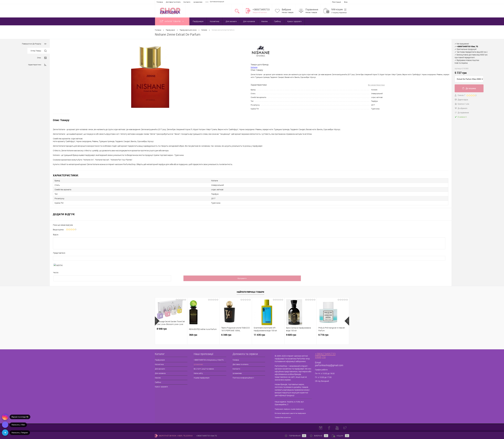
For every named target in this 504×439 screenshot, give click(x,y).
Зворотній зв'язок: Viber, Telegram (175, 435)
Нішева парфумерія (201, 378)
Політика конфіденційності (243, 378)
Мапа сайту (198, 373)
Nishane (254, 67)
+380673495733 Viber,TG (325, 355)
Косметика (214, 21)
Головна (160, 2)
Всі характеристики (376, 85)
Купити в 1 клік (463, 104)
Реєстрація (336, 2)
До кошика (471, 88)
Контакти (186, 2)
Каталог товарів (173, 21)
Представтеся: (59, 253)
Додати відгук (463, 99)
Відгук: (56, 234)
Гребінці (277, 21)
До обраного (462, 108)
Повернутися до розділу (31, 44)
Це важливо (197, 2)
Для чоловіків (249, 21)
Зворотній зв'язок (260, 12)
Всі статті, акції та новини (204, 369)
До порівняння (463, 112)
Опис (39, 57)
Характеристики (34, 64)
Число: (56, 272)
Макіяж (264, 21)
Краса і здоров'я (294, 21)
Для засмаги (231, 21)
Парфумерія (198, 21)
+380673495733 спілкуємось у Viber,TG (209, 360)
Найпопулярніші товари (250, 292)
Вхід (345, 2)
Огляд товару (36, 50)
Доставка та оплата (173, 2)
